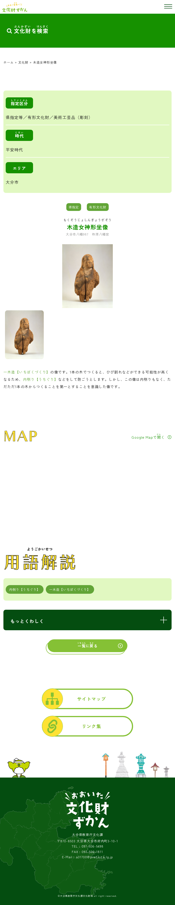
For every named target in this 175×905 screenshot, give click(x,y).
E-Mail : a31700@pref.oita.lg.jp (87, 857)
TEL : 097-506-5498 (87, 846)
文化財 (23, 62)
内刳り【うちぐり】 (40, 379)
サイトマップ (91, 698)
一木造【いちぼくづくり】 (26, 372)
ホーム (8, 62)
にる (87, 645)
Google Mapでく (148, 436)
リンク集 (91, 726)
